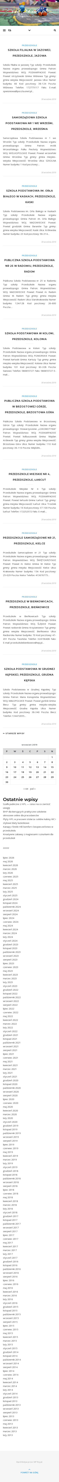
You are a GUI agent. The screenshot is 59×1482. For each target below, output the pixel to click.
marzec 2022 (10, 1023)
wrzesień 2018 (11, 1182)
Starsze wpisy (15, 733)
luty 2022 (8, 1027)
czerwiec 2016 (10, 1284)
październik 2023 (12, 951)
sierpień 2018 (10, 1185)
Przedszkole (29, 45)
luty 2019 (8, 1163)
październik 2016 (12, 1269)
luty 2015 (8, 1344)
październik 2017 (12, 1223)
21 (44, 772)
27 (37, 777)
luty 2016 (8, 1299)
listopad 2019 (10, 1129)
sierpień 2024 (10, 914)
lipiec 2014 (8, 1370)
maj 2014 (8, 1378)
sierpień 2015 (10, 1321)
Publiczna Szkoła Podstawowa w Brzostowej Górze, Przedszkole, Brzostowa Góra (29, 406)
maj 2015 (8, 1333)
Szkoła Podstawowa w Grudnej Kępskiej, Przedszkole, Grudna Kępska (29, 675)
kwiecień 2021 (10, 1065)
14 (44, 767)
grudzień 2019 (10, 1125)
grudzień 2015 (10, 1306)
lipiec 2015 (8, 1325)
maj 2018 (8, 1197)
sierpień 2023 (10, 959)
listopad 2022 (10, 993)
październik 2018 (12, 1178)
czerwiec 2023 (10, 967)
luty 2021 (8, 1072)
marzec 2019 (10, 1159)
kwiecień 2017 (10, 1246)
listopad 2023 (10, 948)
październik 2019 (12, 1133)
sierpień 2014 (10, 1367)
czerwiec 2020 (10, 1102)
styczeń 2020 (10, 1121)
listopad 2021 (10, 1038)
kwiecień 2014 (10, 1382)
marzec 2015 (10, 1340)
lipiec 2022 (8, 1008)
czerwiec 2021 (10, 1057)
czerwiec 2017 (10, 1238)
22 (52, 772)
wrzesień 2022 (11, 1001)
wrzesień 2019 (11, 1136)
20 (37, 772)
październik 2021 (12, 1042)
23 (6, 777)
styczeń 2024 (10, 940)
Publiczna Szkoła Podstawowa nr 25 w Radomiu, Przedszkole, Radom (29, 266)
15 (52, 767)
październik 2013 (12, 1404)
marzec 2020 (10, 1114)
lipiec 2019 (8, 1144)
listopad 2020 (10, 1084)
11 (22, 767)
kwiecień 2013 (10, 1427)
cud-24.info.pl (29, 11)
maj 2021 (8, 1061)
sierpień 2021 (10, 1050)
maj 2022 (8, 1016)
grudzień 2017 (10, 1216)
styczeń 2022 (10, 1031)
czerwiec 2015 (10, 1329)
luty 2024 (8, 936)
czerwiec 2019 (10, 1148)
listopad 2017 (10, 1219)
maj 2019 (8, 1152)
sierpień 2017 (10, 1231)
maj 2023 (8, 970)
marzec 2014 (10, 1385)
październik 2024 (12, 906)
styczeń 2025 (10, 895)
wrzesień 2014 (11, 1363)
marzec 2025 (10, 887)
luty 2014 (8, 1389)
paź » (33, 788)
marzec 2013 (10, 1431)
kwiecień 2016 (10, 1291)
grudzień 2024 (10, 899)
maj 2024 (8, 925)
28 (44, 777)
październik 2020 (12, 1087)
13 (37, 767)
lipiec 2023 (8, 963)
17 (14, 772)
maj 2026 (8, 861)
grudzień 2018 (10, 1170)
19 (30, 772)
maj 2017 (8, 1242)
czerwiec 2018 (10, 1193)
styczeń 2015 (10, 1348)
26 (30, 777)
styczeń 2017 (10, 1257)
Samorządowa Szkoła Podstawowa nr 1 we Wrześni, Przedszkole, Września (29, 123)
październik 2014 (12, 1359)
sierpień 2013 (10, 1412)
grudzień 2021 (10, 1035)
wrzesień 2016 (11, 1272)
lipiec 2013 (8, 1416)
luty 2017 (8, 1253)
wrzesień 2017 (11, 1227)
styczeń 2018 (10, 1212)
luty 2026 (8, 872)
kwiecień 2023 (10, 974)
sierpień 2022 (10, 1004)
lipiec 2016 (8, 1280)
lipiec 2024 (8, 918)
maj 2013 (8, 1423)
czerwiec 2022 (10, 1012)
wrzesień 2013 (11, 1408)
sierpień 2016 (10, 1276)
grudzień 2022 (10, 989)
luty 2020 (8, 1118)
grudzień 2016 (10, 1261)
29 (52, 777)
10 (14, 767)
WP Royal (38, 1462)
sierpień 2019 (10, 1140)
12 (30, 767)
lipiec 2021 (8, 1053)
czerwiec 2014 (10, 1374)
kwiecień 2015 (10, 1336)
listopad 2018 (10, 1174)
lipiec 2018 (8, 1189)
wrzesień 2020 (11, 1091)
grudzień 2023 (10, 944)
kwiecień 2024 (10, 929)
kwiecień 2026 (10, 865)
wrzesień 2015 (11, 1318)
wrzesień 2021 (11, 1046)
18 (22, 772)
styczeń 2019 (10, 1167)
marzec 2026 (10, 868)
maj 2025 (8, 880)
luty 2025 (8, 891)
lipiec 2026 (8, 857)
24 (14, 777)
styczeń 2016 (10, 1302)
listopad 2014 (10, 1355)
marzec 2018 (10, 1204)
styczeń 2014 (10, 1393)
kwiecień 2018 (10, 1201)
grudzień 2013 (10, 1397)
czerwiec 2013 (10, 1419)
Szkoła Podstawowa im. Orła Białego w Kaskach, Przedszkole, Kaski (29, 196)
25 (22, 777)
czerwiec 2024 (10, 921)
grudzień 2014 (10, 1352)
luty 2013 (8, 1435)
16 (6, 772)
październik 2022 (12, 997)
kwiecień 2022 (10, 1019)
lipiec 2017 (8, 1235)
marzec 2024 (10, 933)
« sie (25, 788)
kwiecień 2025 (10, 884)
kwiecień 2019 (10, 1155)
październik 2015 (12, 1314)
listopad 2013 (10, 1401)
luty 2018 (8, 1208)
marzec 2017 (10, 1250)
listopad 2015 (10, 1310)
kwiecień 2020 (10, 1110)
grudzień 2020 (10, 1080)
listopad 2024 (10, 902)
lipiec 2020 (8, 1099)
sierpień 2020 (10, 1095)
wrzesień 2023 (11, 955)
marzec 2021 (10, 1068)
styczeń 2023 (10, 985)
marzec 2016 (10, 1295)
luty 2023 (8, 982)
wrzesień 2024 (11, 910)
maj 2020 (8, 1106)
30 (6, 781)
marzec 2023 (10, 978)
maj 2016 (8, 1287)
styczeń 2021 (10, 1076)
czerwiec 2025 (10, 876)
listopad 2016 (10, 1265)
